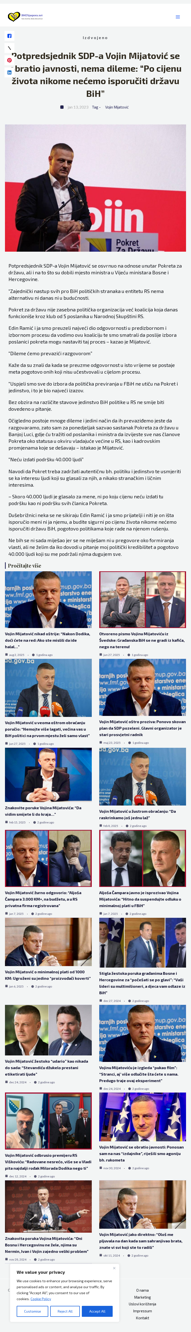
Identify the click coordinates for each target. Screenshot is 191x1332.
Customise (32, 1311)
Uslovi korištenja (142, 1304)
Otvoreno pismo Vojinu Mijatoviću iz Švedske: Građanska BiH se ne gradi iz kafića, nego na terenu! (142, 640)
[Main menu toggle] (178, 17)
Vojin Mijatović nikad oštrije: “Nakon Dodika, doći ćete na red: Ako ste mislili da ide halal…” (47, 640)
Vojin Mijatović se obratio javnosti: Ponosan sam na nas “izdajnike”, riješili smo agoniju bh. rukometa (141, 1153)
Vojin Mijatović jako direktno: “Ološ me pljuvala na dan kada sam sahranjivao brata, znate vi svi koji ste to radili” (140, 1241)
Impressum (142, 1311)
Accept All (97, 1311)
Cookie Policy (41, 1299)
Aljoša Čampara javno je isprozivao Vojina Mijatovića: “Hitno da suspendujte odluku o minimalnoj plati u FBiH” (140, 899)
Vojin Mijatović (117, 107)
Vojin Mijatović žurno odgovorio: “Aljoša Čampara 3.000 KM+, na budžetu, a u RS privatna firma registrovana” (43, 899)
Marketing (142, 1297)
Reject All (65, 1311)
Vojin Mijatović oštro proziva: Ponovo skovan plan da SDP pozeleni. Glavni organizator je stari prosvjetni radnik (142, 728)
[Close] (114, 1268)
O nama (142, 1290)
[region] (64, 1293)
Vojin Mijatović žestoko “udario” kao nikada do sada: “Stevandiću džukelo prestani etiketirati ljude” (46, 1067)
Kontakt (142, 1318)
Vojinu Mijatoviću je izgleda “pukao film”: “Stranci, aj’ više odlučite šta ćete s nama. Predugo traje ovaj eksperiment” (138, 1074)
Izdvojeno (95, 37)
